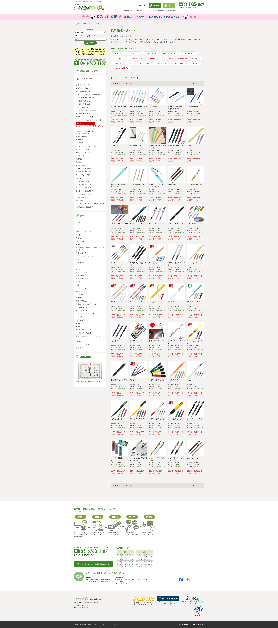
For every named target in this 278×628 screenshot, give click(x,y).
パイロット (183, 58)
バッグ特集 (79, 143)
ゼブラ (130, 63)
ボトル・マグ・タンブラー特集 (86, 146)
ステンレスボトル (81, 262)
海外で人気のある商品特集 (84, 207)
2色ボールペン (135, 53)
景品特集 (79, 162)
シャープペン (80, 225)
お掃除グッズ (80, 291)
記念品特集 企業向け (82, 88)
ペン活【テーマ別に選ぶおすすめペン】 (88, 120)
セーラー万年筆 (144, 63)
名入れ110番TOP (79, 24)
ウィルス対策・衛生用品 (84, 333)
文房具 (78, 244)
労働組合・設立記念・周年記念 (86, 304)
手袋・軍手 (79, 348)
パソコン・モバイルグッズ (84, 256)
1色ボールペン (119, 53)
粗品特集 (79, 159)
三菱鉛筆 (170, 58)
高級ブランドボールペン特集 (85, 117)
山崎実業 (79, 341)
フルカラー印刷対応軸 (121, 68)
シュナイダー (194, 63)
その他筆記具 (80, 241)
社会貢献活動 (85, 357)
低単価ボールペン (155, 58)
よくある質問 (151, 10)
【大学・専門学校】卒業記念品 (86, 110)
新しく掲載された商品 (89, 71)
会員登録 (156, 5)
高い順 (124, 78)
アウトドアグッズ (81, 272)
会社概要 (115, 625)
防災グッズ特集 (81, 165)
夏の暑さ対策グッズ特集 (84, 172)
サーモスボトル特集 (82, 149)
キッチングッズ (81, 288)
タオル (78, 269)
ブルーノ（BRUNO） (82, 345)
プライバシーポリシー (101, 625)
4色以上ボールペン (169, 53)
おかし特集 (79, 200)
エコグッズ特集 (81, 197)
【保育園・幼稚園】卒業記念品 (86, 97)
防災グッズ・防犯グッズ (84, 278)
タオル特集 (79, 140)
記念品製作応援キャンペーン (85, 91)
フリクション (118, 58)
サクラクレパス (161, 63)
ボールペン (89, 24)
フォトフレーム (81, 266)
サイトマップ (142, 5)
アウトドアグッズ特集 (83, 175)
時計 (77, 259)
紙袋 (77, 285)
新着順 (133, 78)
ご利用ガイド (127, 10)
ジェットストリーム (136, 58)
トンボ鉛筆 (117, 63)
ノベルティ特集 (81, 156)
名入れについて (139, 10)
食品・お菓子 (80, 320)
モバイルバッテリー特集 (84, 168)
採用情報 (161, 10)
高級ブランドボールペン (84, 232)
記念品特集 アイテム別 (83, 85)
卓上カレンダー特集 (82, 178)
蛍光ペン (79, 228)
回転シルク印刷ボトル (83, 152)
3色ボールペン (151, 53)
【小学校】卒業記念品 (83, 101)
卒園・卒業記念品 (81, 301)
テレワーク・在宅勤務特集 (84, 191)
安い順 (116, 78)
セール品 (79, 326)
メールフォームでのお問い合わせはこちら (95, 564)
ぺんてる (197, 58)
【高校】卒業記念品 (82, 107)
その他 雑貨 (80, 294)
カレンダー (79, 317)
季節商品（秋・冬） (82, 310)
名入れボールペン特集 (83, 114)
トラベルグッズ (81, 275)
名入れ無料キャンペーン (84, 330)
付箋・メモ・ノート (82, 253)
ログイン (170, 5)
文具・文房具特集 (81, 136)
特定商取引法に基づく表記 (82, 625)
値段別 (78, 323)
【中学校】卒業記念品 (83, 104)
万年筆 (78, 235)
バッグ (78, 282)
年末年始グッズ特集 (82, 181)
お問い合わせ (170, 10)
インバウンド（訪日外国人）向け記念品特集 (90, 204)
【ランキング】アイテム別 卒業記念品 (88, 94)
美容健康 (79, 298)
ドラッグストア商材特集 (84, 188)
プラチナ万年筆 (178, 63)
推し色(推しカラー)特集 (83, 194)
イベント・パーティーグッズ (85, 314)
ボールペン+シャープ (188, 53)
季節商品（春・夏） (82, 307)
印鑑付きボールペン (82, 238)
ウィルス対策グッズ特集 (84, 184)
